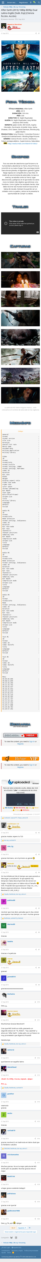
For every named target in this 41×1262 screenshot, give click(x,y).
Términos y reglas (17, 1251)
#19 (38, 1202)
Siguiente (21, 1228)
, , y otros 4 (15, 894)
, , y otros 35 (16, 818)
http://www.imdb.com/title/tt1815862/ (23, 143)
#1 (39, 33)
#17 (38, 1163)
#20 (38, 1219)
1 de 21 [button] (13, 1228)
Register (20, 744)
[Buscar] (39, 2)
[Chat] (35, 2)
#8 (39, 968)
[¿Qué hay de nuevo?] (31, 2)
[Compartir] (36, 33)
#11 (38, 1020)
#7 (39, 949)
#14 (38, 1102)
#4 (39, 872)
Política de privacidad (31, 1251)
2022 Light (6, 1247)
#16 (38, 1139)
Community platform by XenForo (19, 1256)
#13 (38, 1075)
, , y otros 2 (15, 1044)
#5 (39, 908)
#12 (38, 1058)
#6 (39, 932)
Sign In (32, 741)
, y (13, 918)
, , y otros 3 (15, 1148)
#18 (38, 1184)
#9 (39, 985)
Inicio (9, 1253)
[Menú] (3, 2)
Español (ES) (17, 1247)
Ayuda (4, 1253)
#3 (39, 854)
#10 (38, 1002)
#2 (39, 833)
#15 (38, 1121)
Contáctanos (6, 1251)
